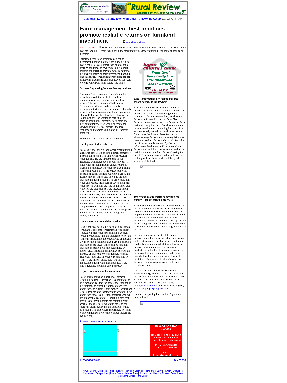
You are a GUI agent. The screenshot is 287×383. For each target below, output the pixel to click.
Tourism (167, 371)
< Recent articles (90, 360)
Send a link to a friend (135, 42)
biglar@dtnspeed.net (144, 285)
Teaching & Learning (133, 371)
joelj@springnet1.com (156, 288)
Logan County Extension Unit (116, 18)
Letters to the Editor (137, 376)
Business (102, 371)
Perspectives (102, 373)
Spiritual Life (145, 373)
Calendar (89, 18)
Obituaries (178, 371)
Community (88, 373)
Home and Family (153, 371)
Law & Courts (116, 373)
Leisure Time (131, 373)
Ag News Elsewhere (149, 18)
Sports (93, 371)
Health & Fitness (161, 373)
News (85, 371)
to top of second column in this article (98, 321)
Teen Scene (177, 373)
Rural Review (115, 371)
